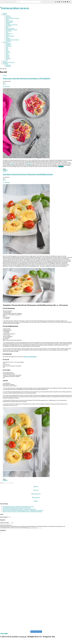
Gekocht (5, 75)
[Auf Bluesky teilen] (5, 170)
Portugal (7, 54)
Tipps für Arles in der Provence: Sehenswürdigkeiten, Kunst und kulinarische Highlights (22, 511)
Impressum (8, 65)
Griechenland (9, 46)
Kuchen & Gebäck (10, 28)
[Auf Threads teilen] (7, 170)
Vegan (7, 37)
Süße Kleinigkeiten (10, 36)
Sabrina (4, 83)
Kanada (7, 51)
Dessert (7, 19)
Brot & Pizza (8, 17)
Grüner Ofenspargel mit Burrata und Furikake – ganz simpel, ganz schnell (19, 509)
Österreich (8, 52)
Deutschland (8, 43)
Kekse (7, 27)
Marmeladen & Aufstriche (11, 29)
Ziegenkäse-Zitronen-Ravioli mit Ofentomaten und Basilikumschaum (28, 174)
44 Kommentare (6, 86)
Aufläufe (8, 15)
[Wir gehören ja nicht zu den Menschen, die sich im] (21, 551)
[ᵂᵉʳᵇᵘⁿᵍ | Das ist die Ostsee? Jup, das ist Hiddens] (36, 581)
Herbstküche (8, 25)
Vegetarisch (8, 38)
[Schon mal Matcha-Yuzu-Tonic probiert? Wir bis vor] (50, 564)
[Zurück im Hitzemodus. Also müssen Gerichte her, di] (65, 554)
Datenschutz (8, 66)
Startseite (5, 13)
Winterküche (8, 41)
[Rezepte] (36, 490)
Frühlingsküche (9, 22)
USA (7, 59)
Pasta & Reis (8, 31)
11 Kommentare (6, 182)
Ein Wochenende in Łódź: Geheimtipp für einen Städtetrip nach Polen (18, 506)
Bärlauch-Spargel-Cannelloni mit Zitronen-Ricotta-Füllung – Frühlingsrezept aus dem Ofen (23, 510)
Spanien (7, 57)
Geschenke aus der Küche (11, 24)
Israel (7, 47)
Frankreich (8, 44)
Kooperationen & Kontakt (8, 62)
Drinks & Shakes (9, 20)
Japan (7, 49)
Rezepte (4, 14)
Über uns (5, 61)
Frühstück (8, 23)
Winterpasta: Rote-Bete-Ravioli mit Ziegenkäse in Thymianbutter (26, 78)
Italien (7, 48)
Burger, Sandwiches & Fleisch (12, 18)
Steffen (4, 179)
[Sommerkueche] (36, 497)
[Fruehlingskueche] (36, 493)
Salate (7, 32)
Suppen (7, 34)
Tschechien (8, 58)
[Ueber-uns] (36, 486)
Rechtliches (5, 63)
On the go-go (6, 42)
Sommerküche (9, 33)
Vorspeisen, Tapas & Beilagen (12, 39)
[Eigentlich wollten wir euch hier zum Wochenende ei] (7, 551)
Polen (7, 53)
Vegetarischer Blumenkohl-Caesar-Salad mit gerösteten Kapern (17, 507)
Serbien (7, 56)
